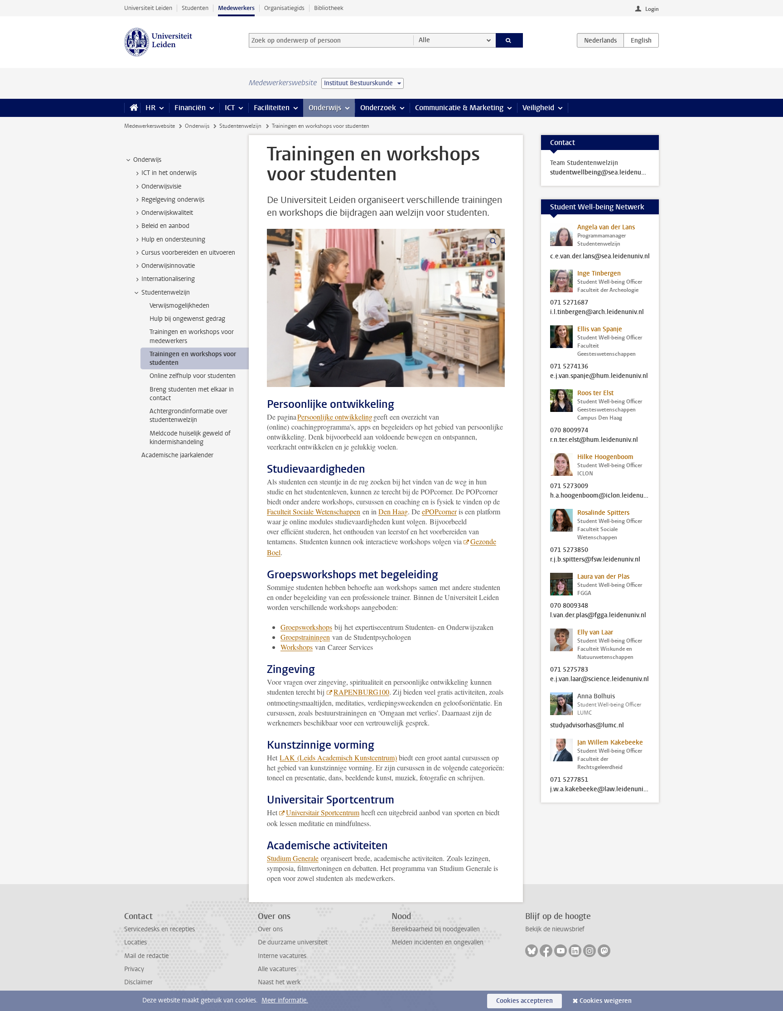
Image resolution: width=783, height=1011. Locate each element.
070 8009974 (569, 430)
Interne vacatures (282, 956)
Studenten (195, 8)
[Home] (132, 108)
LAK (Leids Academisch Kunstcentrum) (338, 757)
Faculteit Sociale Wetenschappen (313, 511)
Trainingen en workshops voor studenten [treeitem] (193, 358)
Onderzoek (378, 107)
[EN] (641, 40)
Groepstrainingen (305, 637)
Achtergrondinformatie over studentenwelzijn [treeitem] (188, 415)
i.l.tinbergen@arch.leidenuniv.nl (597, 312)
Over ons (270, 929)
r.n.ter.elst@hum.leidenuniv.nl (594, 440)
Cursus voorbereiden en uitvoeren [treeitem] (188, 252)
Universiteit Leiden (148, 8)
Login (652, 9)
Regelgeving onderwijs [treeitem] (172, 199)
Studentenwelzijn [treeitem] (165, 292)
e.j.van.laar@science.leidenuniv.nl (599, 679)
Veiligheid (538, 107)
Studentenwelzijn (240, 126)
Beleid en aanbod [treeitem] (165, 226)
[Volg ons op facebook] (546, 950)
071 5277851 (569, 780)
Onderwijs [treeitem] (147, 159)
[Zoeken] (509, 40)
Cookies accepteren (524, 1000)
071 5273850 (569, 550)
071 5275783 (569, 670)
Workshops (296, 647)
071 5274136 (569, 367)
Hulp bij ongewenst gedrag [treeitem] (187, 318)
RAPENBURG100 (361, 692)
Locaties (135, 942)
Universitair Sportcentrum (322, 812)
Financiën (190, 107)
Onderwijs (325, 107)
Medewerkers (236, 8)
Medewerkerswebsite (149, 126)
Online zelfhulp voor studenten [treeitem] (193, 376)
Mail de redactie (146, 956)
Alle (424, 40)
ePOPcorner (439, 511)
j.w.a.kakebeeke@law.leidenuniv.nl (600, 789)
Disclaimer (138, 982)
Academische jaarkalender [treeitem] (177, 455)
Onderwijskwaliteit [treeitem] (167, 212)
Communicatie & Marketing (459, 107)
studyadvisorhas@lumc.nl (587, 725)
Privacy (134, 969)
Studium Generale (293, 858)
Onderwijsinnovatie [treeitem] (168, 265)
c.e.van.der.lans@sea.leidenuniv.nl (600, 256)
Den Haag (393, 511)
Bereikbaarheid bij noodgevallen (436, 929)
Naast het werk (279, 982)
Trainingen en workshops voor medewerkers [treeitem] (192, 336)
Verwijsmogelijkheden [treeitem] (179, 305)
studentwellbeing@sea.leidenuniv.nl (600, 173)
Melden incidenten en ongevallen (437, 942)
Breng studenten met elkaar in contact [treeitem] (192, 393)
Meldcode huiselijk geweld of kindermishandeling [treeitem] (190, 437)
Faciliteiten (272, 107)
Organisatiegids (284, 8)
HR (150, 107)
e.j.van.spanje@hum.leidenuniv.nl (599, 376)
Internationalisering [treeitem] (168, 279)
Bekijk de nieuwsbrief (555, 929)
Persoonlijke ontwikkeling (334, 416)
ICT (230, 107)
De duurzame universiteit (293, 942)
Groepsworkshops (306, 627)
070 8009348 (569, 606)
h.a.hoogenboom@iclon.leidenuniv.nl (600, 496)
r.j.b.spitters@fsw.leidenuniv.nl (595, 560)
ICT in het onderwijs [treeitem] (169, 173)
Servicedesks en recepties (159, 929)
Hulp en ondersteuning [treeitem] (173, 239)
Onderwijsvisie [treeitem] (161, 186)
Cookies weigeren (606, 1000)
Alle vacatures (277, 969)
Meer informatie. (284, 1000)
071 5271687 (569, 303)
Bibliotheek (328, 8)
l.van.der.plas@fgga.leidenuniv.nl (598, 615)
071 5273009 (569, 486)
